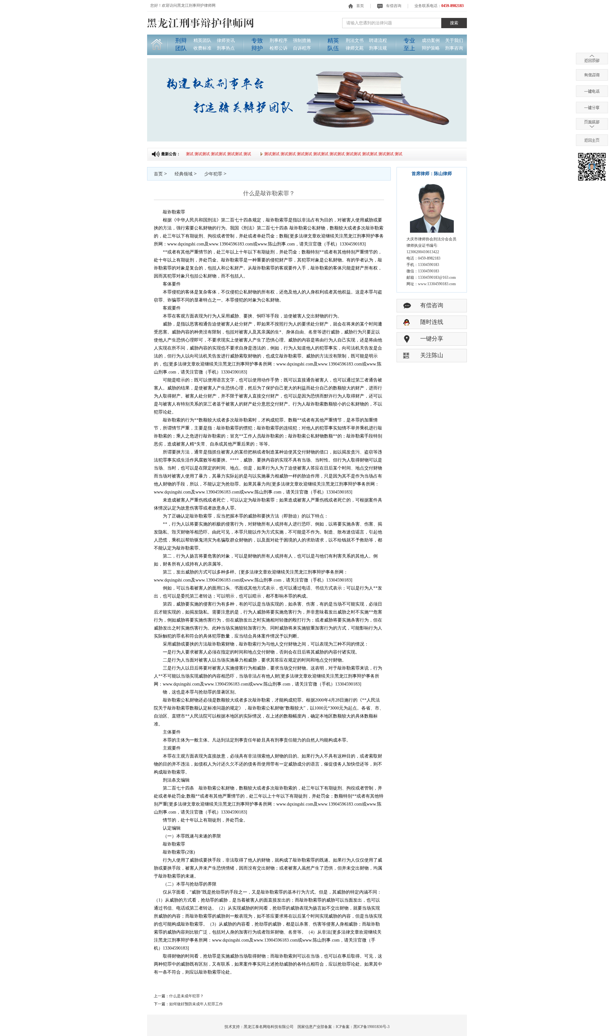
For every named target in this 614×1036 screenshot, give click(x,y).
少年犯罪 (213, 174)
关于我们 (454, 40)
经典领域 (184, 174)
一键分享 (431, 338)
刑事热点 (226, 48)
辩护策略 (431, 48)
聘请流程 (378, 40)
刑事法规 (378, 48)
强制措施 (302, 40)
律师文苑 (355, 48)
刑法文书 (355, 40)
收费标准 (202, 48)
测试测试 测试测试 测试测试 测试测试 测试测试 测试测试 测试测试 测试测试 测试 (324, 154)
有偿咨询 (393, 6)
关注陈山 (431, 355)
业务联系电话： (439, 6)
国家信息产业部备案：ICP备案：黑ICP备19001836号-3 (343, 1026)
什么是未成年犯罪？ (186, 996)
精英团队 (202, 40)
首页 (360, 6)
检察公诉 (278, 48)
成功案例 (431, 40)
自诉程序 (302, 48)
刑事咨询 (454, 48)
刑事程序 (278, 40)
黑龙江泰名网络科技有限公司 (269, 1026)
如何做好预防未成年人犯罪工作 (196, 1004)
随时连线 (431, 322)
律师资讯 (226, 40)
